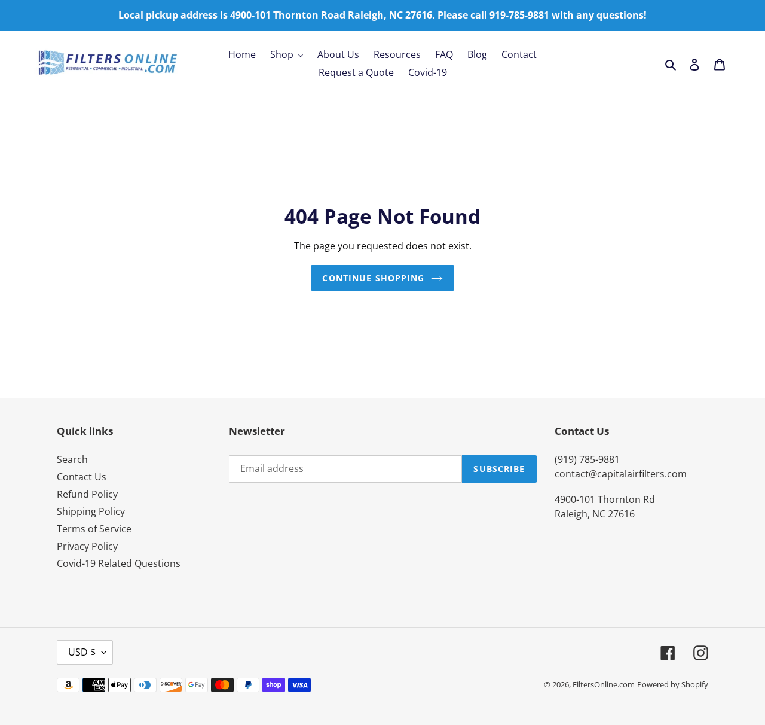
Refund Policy (87, 494)
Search (72, 459)
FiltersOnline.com (604, 684)
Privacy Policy (87, 546)
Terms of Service (94, 528)
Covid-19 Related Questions (118, 563)
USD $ (82, 652)
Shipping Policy (91, 511)
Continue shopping (373, 278)
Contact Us (81, 476)
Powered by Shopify (672, 684)
